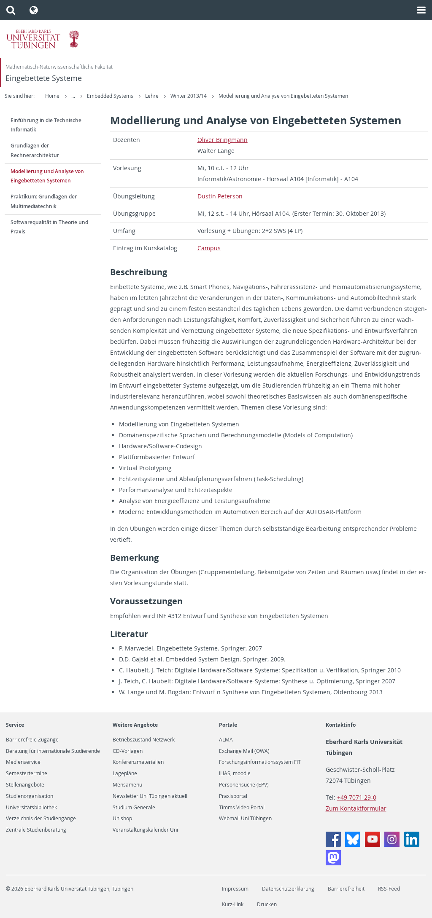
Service (15, 724)
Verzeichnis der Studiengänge (41, 818)
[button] (11, 10)
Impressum (235, 888)
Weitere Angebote (135, 724)
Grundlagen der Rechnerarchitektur (35, 150)
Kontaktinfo (341, 724)
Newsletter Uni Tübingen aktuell (150, 796)
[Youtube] (372, 844)
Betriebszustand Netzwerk (144, 739)
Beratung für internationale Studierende (53, 751)
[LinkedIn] (411, 844)
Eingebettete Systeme (43, 78)
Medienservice (23, 762)
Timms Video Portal (242, 807)
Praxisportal (233, 796)
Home (52, 95)
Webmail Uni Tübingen (245, 818)
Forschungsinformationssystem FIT (260, 762)
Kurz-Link (232, 904)
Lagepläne (125, 773)
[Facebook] (333, 844)
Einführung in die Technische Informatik (46, 125)
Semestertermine (26, 773)
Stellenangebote (25, 785)
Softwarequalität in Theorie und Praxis (49, 227)
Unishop (122, 818)
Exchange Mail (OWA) (244, 751)
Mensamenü (127, 785)
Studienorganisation (29, 796)
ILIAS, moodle (235, 773)
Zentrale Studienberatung (36, 830)
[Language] (34, 10)
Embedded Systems (111, 95)
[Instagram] (392, 844)
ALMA (226, 739)
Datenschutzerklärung (288, 888)
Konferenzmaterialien (138, 762)
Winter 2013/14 (189, 95)
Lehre (152, 95)
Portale (228, 724)
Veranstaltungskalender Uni (145, 830)
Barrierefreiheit (346, 888)
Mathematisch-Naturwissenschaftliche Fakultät (59, 66)
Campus (209, 248)
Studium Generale (134, 807)
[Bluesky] (352, 844)
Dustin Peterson (220, 196)
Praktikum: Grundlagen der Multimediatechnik (44, 201)
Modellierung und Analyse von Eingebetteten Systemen (283, 95)
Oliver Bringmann (222, 140)
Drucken (267, 904)
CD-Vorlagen (128, 751)
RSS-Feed (389, 888)
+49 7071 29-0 (356, 797)
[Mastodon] (333, 863)
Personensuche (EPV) (244, 785)
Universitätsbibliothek (31, 807)
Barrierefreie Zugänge (32, 739)
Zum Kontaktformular (356, 808)
